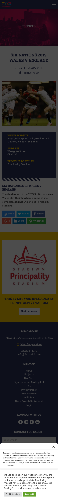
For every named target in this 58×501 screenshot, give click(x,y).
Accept (29, 474)
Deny (29, 482)
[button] (53, 446)
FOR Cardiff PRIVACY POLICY (16, 497)
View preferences (29, 490)
